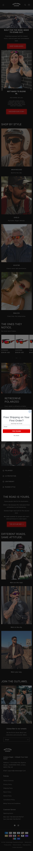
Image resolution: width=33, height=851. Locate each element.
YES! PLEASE (16, 431)
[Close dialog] (30, 411)
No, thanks (16, 435)
